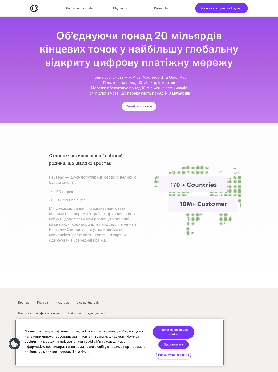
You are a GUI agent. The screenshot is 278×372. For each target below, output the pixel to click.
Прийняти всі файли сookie (173, 332)
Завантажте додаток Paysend (221, 8)
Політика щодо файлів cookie (39, 313)
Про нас (24, 302)
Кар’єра (42, 302)
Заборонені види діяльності (88, 313)
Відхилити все (174, 344)
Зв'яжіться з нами (139, 106)
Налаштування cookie (173, 354)
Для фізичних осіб (79, 8)
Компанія (161, 8)
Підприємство (123, 8)
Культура (62, 302)
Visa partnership (88, 302)
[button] (15, 344)
